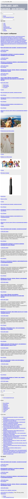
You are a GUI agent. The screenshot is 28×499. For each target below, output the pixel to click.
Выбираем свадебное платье (6, 156)
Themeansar (3, 493)
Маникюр (5, 406)
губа (4, 23)
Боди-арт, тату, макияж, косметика (8, 490)
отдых (4, 25)
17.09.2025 (3, 363)
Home (4, 16)
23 (4, 390)
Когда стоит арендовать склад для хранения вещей (15, 450)
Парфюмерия (6, 408)
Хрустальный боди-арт (8, 17)
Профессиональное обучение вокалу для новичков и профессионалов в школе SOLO (13, 344)
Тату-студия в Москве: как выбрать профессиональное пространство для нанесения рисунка (12, 79)
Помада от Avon (4, 198)
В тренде (5, 87)
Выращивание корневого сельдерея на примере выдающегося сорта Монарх (12, 55)
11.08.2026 (3, 58)
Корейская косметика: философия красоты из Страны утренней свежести (13, 431)
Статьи (2, 45)
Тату (4, 411)
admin (7, 50)
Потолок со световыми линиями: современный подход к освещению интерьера (14, 422)
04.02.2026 (3, 331)
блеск (4, 29)
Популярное (6, 86)
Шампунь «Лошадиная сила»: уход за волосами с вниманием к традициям (13, 328)
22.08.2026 (3, 50)
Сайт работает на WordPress (7, 492)
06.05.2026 (3, 82)
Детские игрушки (7, 28)
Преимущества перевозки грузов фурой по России (15, 451)
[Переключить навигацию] (1, 12)
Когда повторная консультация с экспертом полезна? (14, 47)
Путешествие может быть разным (7, 130)
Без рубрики (3, 51)
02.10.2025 (3, 347)
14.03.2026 (3, 315)
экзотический (6, 26)
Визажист (5, 404)
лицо (4, 24)
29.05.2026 (3, 65)
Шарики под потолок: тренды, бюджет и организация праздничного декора (12, 425)
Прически (5, 409)
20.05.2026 (3, 73)
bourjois (5, 30)
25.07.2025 (3, 381)
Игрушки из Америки (5, 172)
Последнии (5, 85)
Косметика (3, 196)
